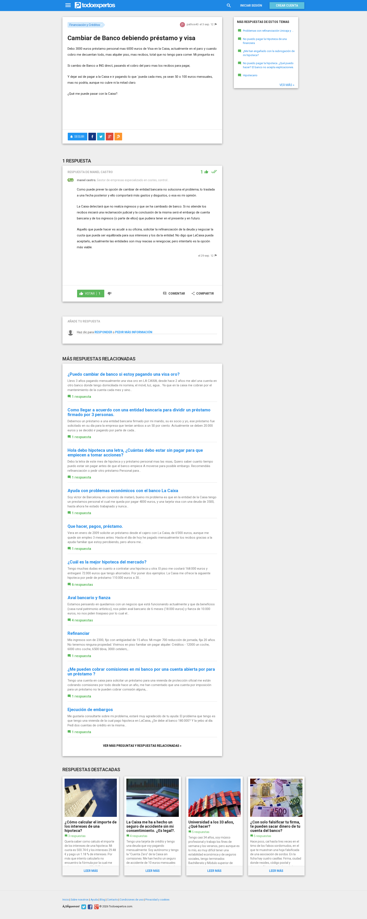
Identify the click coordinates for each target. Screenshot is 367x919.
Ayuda (94, 899)
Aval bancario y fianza (89, 597)
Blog (102, 899)
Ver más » (286, 85)
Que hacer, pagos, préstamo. (95, 526)
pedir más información (133, 332)
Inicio (65, 899)
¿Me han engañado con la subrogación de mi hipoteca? (269, 53)
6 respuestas (82, 585)
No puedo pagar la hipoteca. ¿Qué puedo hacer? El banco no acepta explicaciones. (268, 65)
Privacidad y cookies (157, 899)
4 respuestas (82, 620)
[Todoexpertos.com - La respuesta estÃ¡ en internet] (95, 5)
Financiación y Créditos (84, 25)
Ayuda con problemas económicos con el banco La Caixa (123, 490)
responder (103, 332)
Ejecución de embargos (90, 709)
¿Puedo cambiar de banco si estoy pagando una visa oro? (124, 374)
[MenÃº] (68, 5)
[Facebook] (89, 906)
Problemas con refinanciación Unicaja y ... (268, 30)
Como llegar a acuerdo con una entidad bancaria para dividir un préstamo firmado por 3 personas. (139, 412)
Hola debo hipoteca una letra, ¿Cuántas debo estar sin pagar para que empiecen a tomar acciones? (135, 452)
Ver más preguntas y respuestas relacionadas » (142, 745)
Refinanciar (79, 633)
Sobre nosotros (80, 899)
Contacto (112, 899)
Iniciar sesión (251, 5)
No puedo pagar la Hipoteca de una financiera (265, 41)
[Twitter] (83, 906)
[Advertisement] (142, 114)
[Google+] (96, 906)
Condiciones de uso (131, 899)
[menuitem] (92, 136)
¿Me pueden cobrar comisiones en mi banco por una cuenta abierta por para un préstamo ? (141, 671)
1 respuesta (81, 397)
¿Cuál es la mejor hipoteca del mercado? (107, 562)
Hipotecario (250, 75)
